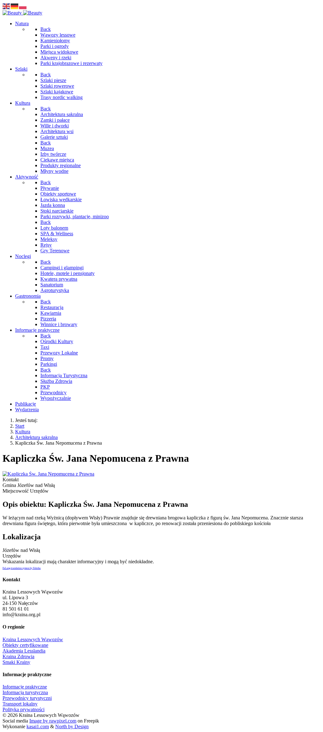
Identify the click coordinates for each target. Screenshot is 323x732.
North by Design (72, 726)
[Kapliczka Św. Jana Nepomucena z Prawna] (48, 474)
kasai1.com (37, 726)
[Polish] (23, 6)
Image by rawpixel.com (52, 720)
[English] (7, 6)
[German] (15, 6)
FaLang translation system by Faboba (22, 568)
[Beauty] (22, 12)
